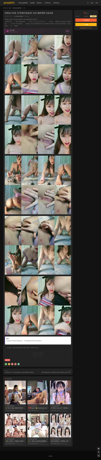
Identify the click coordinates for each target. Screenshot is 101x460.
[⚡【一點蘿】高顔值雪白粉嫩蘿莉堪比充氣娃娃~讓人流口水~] (37, 425)
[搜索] (88, 2)
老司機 (9, 3)
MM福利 (50, 456)
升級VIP (93, 16)
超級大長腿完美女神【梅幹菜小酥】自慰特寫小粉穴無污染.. (56, 372)
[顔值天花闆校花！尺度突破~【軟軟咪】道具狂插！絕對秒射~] (60, 425)
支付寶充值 (47, 3)
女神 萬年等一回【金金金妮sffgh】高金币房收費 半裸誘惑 (19, 372)
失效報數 (32, 3)
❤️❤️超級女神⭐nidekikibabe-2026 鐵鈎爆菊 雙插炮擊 (37, 408)
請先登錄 (86, 20)
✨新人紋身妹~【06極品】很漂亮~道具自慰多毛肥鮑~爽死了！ (15, 441)
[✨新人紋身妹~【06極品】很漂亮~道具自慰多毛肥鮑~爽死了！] (15, 425)
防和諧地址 (56, 3)
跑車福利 (39, 3)
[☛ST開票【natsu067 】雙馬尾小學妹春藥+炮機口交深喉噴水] (60, 392)
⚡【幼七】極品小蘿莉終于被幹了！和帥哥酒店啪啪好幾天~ (15, 408)
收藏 (86, 24)
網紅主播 (7, 360)
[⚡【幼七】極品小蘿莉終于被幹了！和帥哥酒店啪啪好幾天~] (15, 392)
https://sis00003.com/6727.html (21, 347)
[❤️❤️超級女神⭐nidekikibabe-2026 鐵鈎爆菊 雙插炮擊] (37, 392)
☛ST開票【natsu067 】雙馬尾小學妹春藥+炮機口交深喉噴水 (60, 408)
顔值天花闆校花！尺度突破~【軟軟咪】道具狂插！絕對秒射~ (60, 441)
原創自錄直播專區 (23, 3)
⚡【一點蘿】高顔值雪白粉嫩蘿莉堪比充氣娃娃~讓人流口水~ (37, 441)
